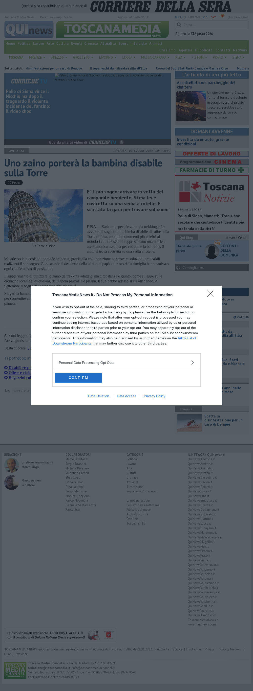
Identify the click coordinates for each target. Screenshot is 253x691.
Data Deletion (98, 396)
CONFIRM (78, 378)
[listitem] (126, 362)
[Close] (212, 295)
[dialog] (126, 345)
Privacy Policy (154, 396)
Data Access (126, 396)
